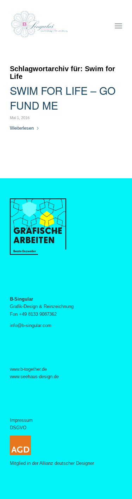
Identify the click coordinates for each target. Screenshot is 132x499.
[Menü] (118, 24)
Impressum (21, 420)
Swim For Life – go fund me (62, 98)
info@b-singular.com (30, 325)
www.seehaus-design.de (34, 376)
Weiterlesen (22, 128)
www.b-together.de (28, 369)
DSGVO (18, 427)
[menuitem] (118, 24)
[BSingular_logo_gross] (55, 24)
